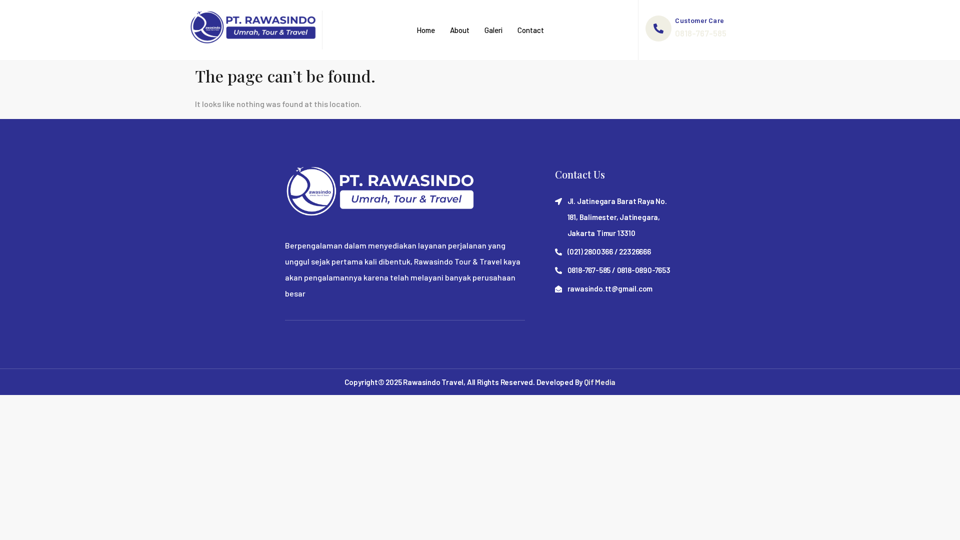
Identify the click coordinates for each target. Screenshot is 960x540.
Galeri (493, 30)
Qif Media (600, 382)
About (460, 30)
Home (425, 30)
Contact (531, 30)
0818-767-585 (700, 33)
